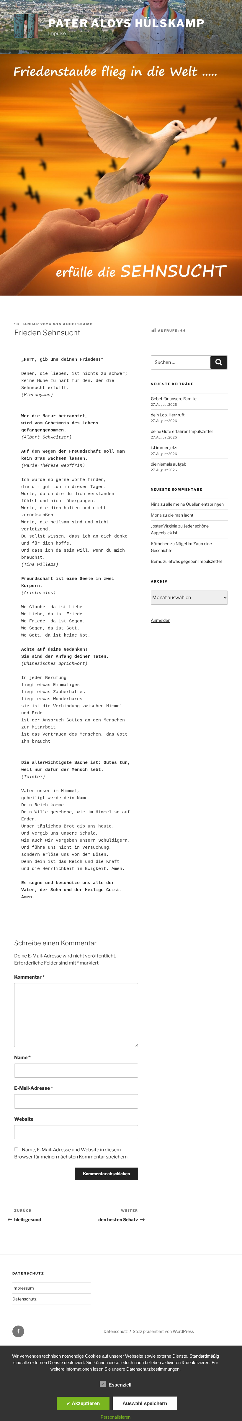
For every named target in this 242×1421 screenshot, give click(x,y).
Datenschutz (24, 1298)
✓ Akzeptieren (83, 1403)
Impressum (23, 1287)
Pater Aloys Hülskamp (126, 23)
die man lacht (180, 514)
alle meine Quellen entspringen (195, 504)
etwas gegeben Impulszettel (195, 561)
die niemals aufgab (168, 463)
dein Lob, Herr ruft (167, 414)
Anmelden (160, 620)
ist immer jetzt (164, 447)
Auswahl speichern (144, 1403)
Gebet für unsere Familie (174, 398)
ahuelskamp (78, 324)
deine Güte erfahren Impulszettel (181, 431)
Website (23, 1119)
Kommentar (29, 977)
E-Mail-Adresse (33, 1088)
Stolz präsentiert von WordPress (163, 1331)
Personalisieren (115, 1417)
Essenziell (120, 1384)
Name (22, 1057)
